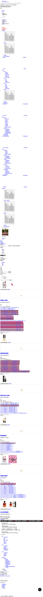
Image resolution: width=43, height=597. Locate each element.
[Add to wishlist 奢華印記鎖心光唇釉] (0, 393)
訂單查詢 (6, 565)
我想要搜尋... (10, 245)
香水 (2, 265)
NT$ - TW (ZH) (2, 582)
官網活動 (3, 262)
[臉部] (5, 71)
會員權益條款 (7, 562)
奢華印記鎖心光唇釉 (4, 395)
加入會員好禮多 (7, 564)
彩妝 (2, 263)
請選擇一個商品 (2, 516)
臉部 (4, 539)
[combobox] (4, 245)
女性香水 (5, 553)
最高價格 (9, 272)
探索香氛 (5, 555)
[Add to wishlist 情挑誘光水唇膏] (0, 298)
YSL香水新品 (6, 552)
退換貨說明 (7, 560)
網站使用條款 (4, 584)
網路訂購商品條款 (8, 561)
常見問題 (5, 558)
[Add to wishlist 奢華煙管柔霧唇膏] (0, 351)
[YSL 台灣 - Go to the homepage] (12, 7)
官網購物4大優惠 (4, 14)
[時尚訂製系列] (8, 169)
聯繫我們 (6, 559)
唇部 (4, 538)
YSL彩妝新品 (6, 537)
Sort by (1, 258)
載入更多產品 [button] (2, 519)
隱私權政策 (3, 585)
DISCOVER (3, 238)
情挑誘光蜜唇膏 (3, 475)
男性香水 (5, 554)
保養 (2, 264)
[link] (3, 18)
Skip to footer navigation (5, 1)
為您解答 (3, 13)
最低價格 (9, 271)
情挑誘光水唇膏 (3, 300)
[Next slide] (1, 498)
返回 (1, 268)
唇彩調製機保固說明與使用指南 (10, 566)
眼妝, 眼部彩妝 (6, 540)
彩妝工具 (5, 542)
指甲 (4, 541)
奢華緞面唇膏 (3, 435)
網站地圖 (3, 587)
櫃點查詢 (5, 570)
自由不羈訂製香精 (4, 512)
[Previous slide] (0, 498)
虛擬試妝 (5, 543)
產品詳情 (9, 289)
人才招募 (6, 567)
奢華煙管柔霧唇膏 (4, 353)
